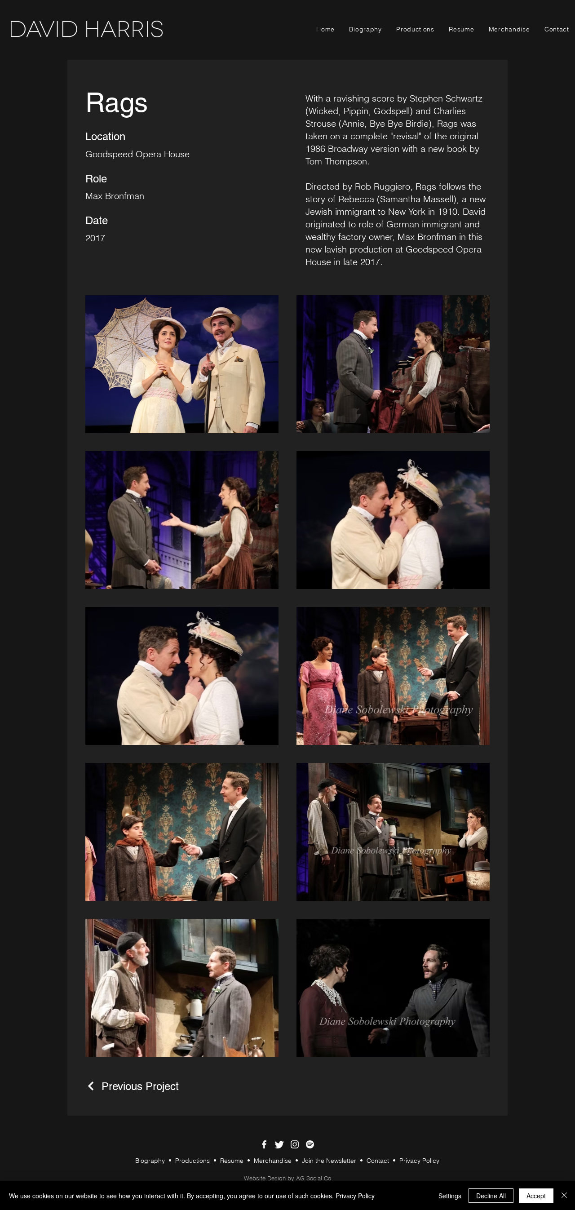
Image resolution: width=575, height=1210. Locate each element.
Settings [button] (449, 1195)
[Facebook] (264, 1144)
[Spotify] (310, 1144)
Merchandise (273, 1161)
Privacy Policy (419, 1161)
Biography (150, 1161)
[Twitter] (279, 1144)
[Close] (564, 1195)
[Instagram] (294, 1144)
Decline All (491, 1195)
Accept (536, 1195)
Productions (192, 1161)
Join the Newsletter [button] (330, 1161)
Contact (379, 1161)
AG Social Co (313, 1178)
